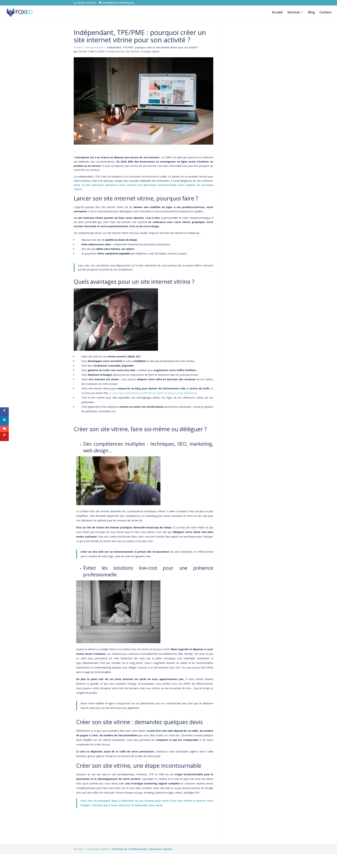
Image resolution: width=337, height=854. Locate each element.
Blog (311, 12)
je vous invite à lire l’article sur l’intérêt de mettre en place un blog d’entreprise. (153, 393)
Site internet (132, 51)
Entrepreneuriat (115, 51)
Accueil (277, 12)
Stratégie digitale (150, 51)
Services (293, 12)
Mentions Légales (161, 849)
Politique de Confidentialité (129, 849)
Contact (325, 12)
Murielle (82, 51)
